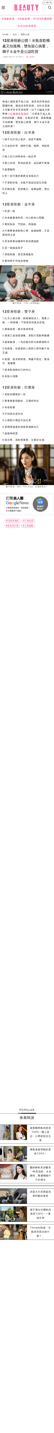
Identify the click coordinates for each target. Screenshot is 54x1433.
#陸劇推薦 (8, 18)
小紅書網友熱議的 (18, 113)
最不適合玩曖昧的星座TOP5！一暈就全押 (40, 1213)
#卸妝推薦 (24, 18)
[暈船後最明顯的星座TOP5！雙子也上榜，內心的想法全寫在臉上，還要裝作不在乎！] (13, 1154)
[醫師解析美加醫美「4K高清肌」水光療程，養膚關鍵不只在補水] (13, 1173)
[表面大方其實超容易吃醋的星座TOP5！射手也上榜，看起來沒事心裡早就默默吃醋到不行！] (13, 1196)
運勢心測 (25, 34)
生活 (15, 34)
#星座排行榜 (12, 526)
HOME (5, 34)
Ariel (32, 57)
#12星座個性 (12, 521)
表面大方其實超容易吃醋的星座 (40, 1193)
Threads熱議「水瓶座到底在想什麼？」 (40, 1231)
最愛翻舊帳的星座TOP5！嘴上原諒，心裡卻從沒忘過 (40, 1134)
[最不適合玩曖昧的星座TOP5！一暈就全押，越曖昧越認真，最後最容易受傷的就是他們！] (13, 1214)
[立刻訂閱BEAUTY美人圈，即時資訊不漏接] (27, 504)
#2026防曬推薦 (42, 18)
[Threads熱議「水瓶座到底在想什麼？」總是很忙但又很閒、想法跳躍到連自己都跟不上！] (13, 1232)
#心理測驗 (28, 526)
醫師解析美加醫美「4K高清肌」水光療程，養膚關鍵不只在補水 (40, 1173)
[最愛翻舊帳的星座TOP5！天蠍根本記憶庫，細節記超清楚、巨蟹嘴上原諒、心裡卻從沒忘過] (13, 1134)
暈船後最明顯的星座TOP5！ (40, 1151)
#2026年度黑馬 (27, 26)
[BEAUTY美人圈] (26, 7)
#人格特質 (28, 521)
